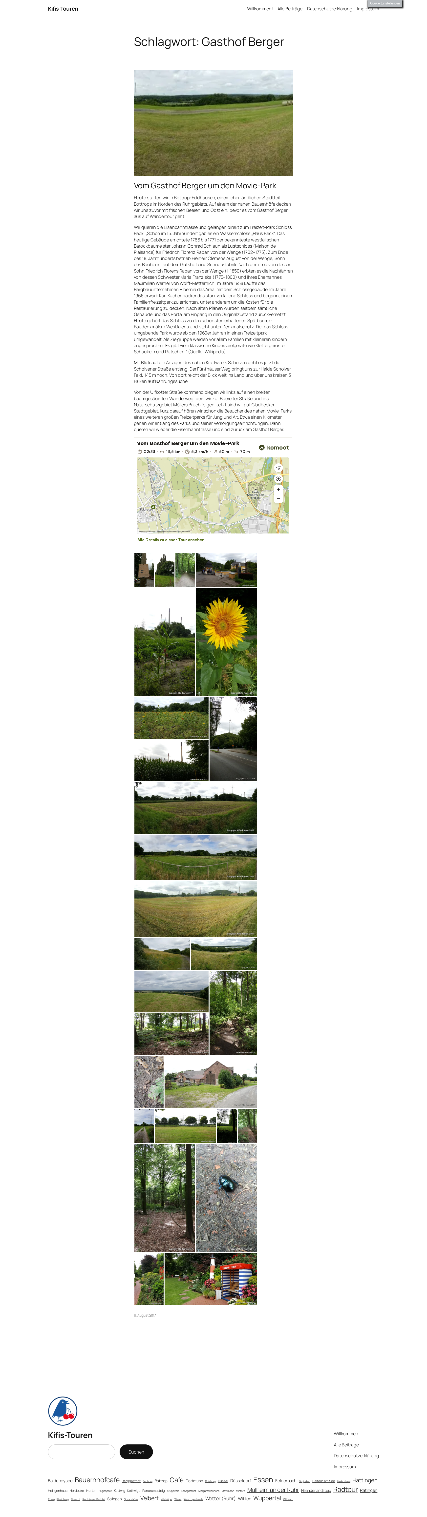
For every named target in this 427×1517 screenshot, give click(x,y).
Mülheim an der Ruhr (273, 1490)
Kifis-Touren (63, 8)
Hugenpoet (105, 1491)
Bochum (147, 1481)
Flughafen (304, 1481)
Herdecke (77, 1490)
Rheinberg (62, 1499)
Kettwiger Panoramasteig (146, 1490)
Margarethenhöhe (209, 1491)
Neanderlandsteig (316, 1490)
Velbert (149, 1498)
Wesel (178, 1499)
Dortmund (194, 1480)
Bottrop (161, 1480)
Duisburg (210, 1481)
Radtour (345, 1489)
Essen (263, 1479)
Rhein (51, 1499)
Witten (244, 1498)
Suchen (136, 1452)
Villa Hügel (166, 1499)
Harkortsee (343, 1481)
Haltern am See (323, 1481)
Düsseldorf (240, 1480)
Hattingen (365, 1480)
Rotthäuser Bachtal (94, 1499)
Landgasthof (188, 1491)
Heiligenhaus (57, 1490)
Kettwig (119, 1490)
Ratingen (368, 1490)
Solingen (114, 1498)
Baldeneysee (60, 1480)
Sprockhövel (131, 1499)
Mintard (240, 1491)
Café (177, 1479)
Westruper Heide (193, 1499)
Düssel (223, 1481)
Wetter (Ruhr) (220, 1498)
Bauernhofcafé (97, 1479)
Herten (91, 1490)
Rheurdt (75, 1499)
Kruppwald (173, 1491)
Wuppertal (267, 1498)
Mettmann (228, 1491)
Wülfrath (288, 1499)
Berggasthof (131, 1481)
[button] (144, 570)
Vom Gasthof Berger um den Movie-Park (205, 185)
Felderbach (286, 1480)
